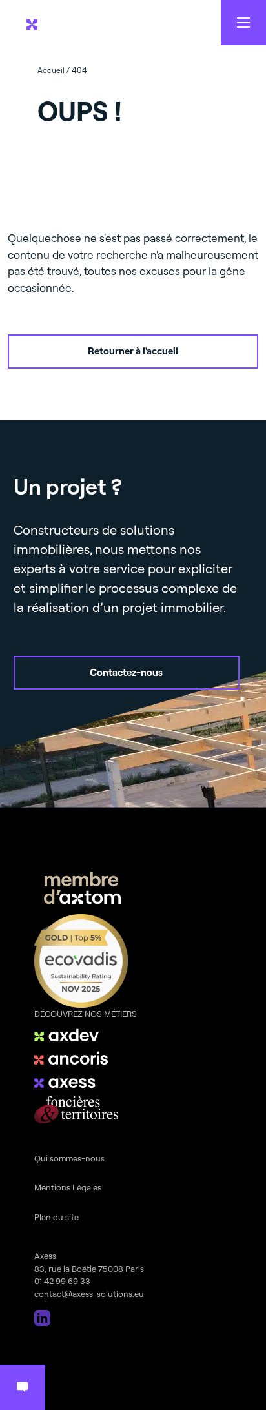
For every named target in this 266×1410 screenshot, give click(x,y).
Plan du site (56, 1217)
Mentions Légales (67, 1187)
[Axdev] (76, 1035)
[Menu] (243, 22)
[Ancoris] (76, 1058)
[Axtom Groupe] (82, 890)
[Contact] (22, 1387)
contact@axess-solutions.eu (89, 1294)
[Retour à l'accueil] (74, 22)
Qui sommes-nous (69, 1158)
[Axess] (76, 1081)
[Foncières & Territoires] (76, 1109)
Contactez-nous (126, 672)
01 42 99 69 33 (62, 1281)
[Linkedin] (42, 1318)
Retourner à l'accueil (133, 351)
